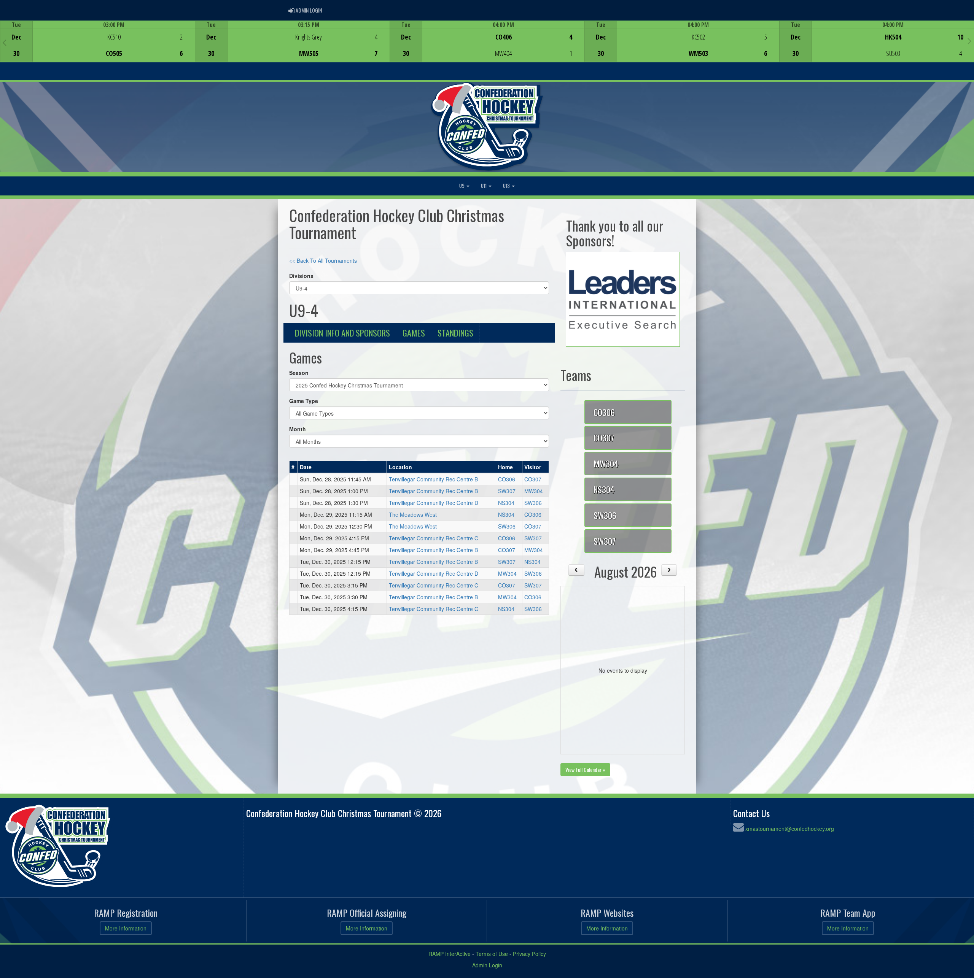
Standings (455, 332)
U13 (507, 185)
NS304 (506, 502)
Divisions (301, 275)
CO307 (532, 479)
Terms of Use (492, 953)
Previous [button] (4, 42)
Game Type (303, 401)
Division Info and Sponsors (342, 332)
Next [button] (969, 41)
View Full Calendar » (585, 769)
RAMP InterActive (449, 953)
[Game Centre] (97, 47)
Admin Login (487, 965)
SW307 (507, 491)
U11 (484, 185)
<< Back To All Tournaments (323, 260)
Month (297, 429)
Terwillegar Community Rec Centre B (433, 479)
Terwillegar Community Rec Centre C (433, 538)
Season (299, 372)
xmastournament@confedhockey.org (789, 828)
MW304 (533, 491)
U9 (462, 185)
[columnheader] (294, 467)
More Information (125, 928)
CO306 (506, 479)
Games (414, 332)
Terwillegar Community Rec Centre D (433, 502)
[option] (97, 41)
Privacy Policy (529, 953)
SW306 (533, 502)
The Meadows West (413, 514)
